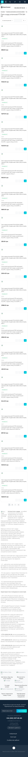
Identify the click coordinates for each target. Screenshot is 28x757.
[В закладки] (19, 53)
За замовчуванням (7, 20)
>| (18, 504)
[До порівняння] (22, 53)
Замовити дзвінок (14, 727)
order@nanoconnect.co (14, 720)
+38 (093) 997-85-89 (19, 8)
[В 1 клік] (16, 53)
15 (23, 20)
